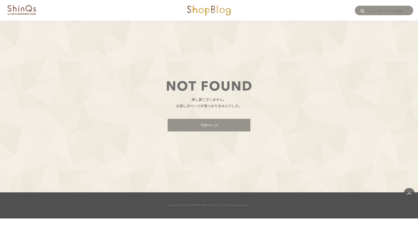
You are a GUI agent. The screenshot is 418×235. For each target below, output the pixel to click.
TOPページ (209, 125)
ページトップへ (409, 193)
